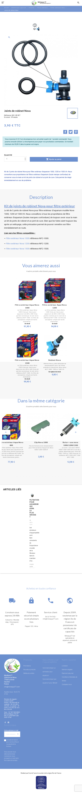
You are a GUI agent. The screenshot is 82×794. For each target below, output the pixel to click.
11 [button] (49, 477)
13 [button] (55, 477)
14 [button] (59, 477)
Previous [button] (6, 432)
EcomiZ (31, 773)
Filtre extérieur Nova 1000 (17, 238)
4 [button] (27, 477)
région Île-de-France (54, 773)
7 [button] (36, 477)
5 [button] (30, 477)
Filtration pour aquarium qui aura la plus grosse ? (32, 508)
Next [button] (75, 432)
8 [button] (39, 477)
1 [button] (17, 477)
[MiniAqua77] (41, 2)
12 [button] (52, 477)
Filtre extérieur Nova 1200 (17, 243)
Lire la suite (31, 565)
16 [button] (65, 477)
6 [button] (33, 477)
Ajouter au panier (54, 159)
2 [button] (20, 477)
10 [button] (46, 477)
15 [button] (62, 477)
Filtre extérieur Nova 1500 (17, 248)
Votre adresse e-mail (11, 730)
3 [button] (23, 477)
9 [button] (43, 477)
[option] (36, 27)
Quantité (8, 155)
